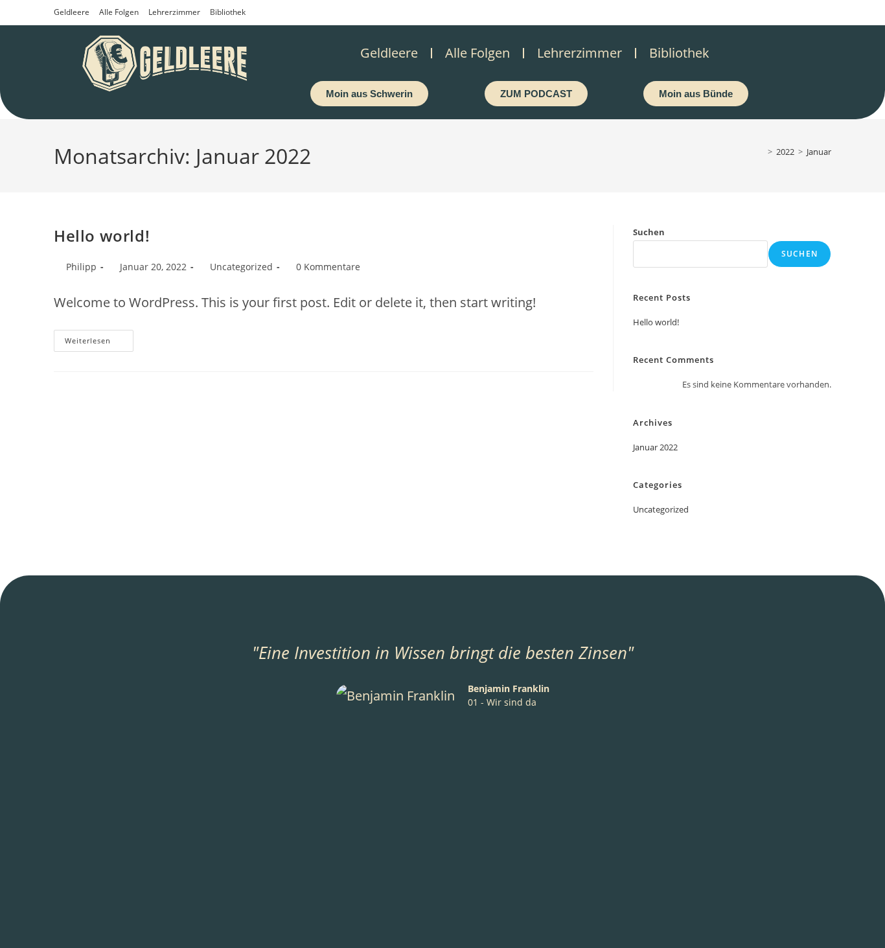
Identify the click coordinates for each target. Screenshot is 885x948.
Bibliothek (228, 11)
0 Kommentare (328, 266)
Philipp (81, 266)
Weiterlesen (99, 337)
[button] (137, 727)
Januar (819, 151)
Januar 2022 (655, 447)
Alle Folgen (119, 11)
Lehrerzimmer (174, 11)
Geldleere (71, 11)
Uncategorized (241, 266)
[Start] (760, 151)
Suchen (649, 232)
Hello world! (102, 235)
